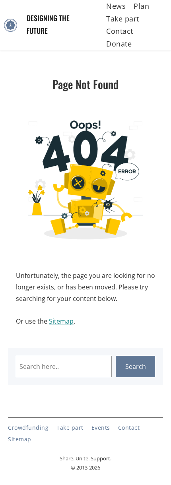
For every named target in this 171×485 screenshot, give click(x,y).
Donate (119, 43)
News (116, 6)
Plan (141, 6)
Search (135, 366)
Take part (122, 18)
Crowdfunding (28, 427)
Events (100, 427)
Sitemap (61, 321)
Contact (119, 31)
